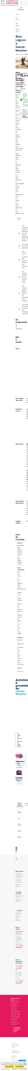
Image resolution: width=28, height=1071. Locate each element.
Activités (17, 14)
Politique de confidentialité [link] (19, 1069)
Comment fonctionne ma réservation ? (19, 875)
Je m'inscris (16, 858)
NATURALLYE (20, 671)
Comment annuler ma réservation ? (19, 880)
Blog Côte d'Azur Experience (18, 918)
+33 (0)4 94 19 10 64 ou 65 (19, 968)
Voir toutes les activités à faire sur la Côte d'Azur (17, 1029)
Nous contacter (25, 116)
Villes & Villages (19, 804)
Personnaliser (6, 1069)
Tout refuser (19, 1066)
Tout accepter (9, 1066)
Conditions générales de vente (15, 1045)
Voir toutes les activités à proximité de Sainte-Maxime (18, 740)
